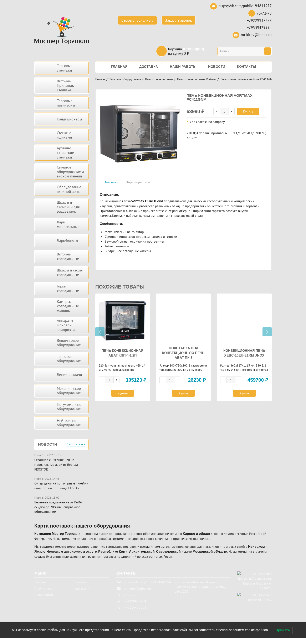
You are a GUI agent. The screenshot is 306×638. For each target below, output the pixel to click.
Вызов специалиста (137, 20)
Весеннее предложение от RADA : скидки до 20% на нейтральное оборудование (58, 507)
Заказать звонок (178, 20)
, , (200, 587)
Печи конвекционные (159, 79)
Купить (248, 111)
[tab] (111, 182)
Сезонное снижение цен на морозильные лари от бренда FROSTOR (56, 464)
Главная (100, 79)
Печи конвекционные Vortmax (196, 79)
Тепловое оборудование (125, 79)
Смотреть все (76, 444)
